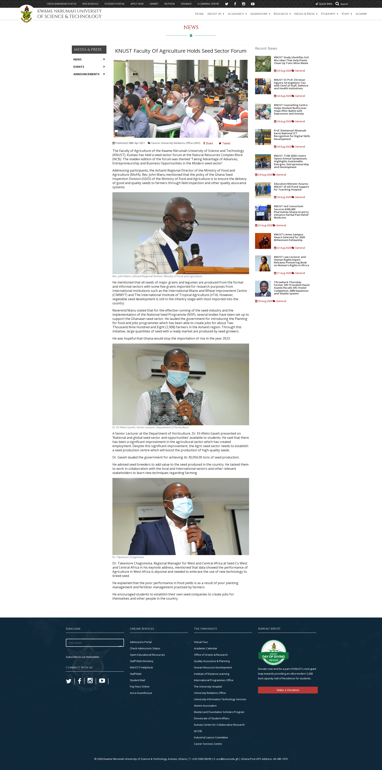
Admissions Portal (141, 642)
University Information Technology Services (220, 699)
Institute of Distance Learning (211, 674)
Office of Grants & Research (211, 654)
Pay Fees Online (139, 686)
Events (78, 67)
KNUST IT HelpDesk (141, 667)
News (77, 59)
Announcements (86, 74)
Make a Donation (288, 690)
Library (153, 3)
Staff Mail (135, 674)
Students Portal (114, 3)
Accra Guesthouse (141, 693)
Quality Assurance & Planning (212, 661)
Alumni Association (205, 705)
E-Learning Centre (208, 3)
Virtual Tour (201, 642)
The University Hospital (208, 686)
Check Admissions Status (145, 648)
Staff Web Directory (141, 661)
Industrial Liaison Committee (211, 737)
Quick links (325, 4)
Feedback (186, 3)
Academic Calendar (205, 648)
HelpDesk (169, 3)
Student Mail (137, 680)
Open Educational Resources (147, 654)
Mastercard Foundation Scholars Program (219, 712)
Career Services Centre (208, 744)
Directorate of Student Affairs (211, 718)
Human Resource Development (213, 667)
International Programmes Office (213, 680)
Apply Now (137, 3)
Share (209, 143)
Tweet (225, 143)
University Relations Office (210, 693)
